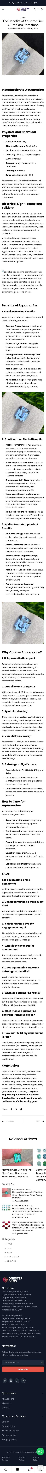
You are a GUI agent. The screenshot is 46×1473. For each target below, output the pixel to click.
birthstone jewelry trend (22, 1206)
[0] (29, 1469)
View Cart (7, 1403)
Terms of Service (10, 1430)
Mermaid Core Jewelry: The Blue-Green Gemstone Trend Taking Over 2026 (16, 1173)
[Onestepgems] (23, 9)
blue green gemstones (21, 1189)
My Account (8, 1398)
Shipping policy (9, 1439)
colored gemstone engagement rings (27, 1222)
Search (5, 1421)
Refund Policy (8, 1426)
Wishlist (5, 1407)
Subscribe (23, 1369)
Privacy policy (9, 1435)
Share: (5, 1109)
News (23, 18)
